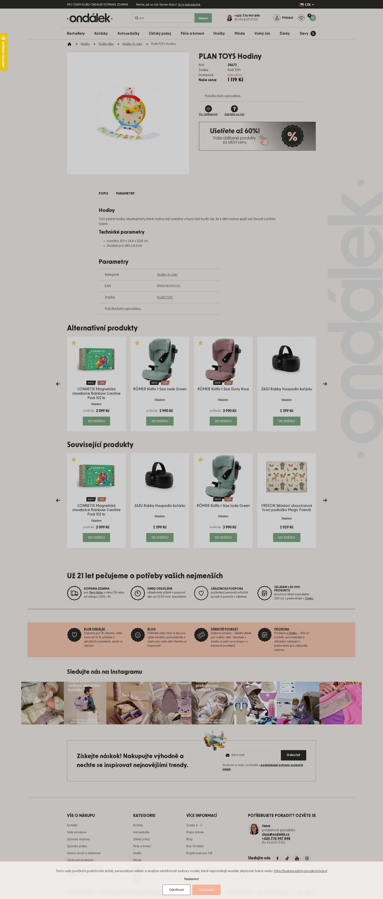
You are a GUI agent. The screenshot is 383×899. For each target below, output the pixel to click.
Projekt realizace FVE (199, 853)
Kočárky (138, 825)
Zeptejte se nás (234, 114)
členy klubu (96, 592)
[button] (96, 417)
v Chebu (292, 633)
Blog (189, 839)
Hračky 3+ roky (167, 274)
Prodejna (281, 629)
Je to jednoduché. (189, 4)
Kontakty (72, 825)
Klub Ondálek (195, 846)
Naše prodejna (76, 832)
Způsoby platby (77, 846)
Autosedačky (141, 832)
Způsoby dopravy (78, 839)
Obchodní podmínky (80, 860)
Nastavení (191, 879)
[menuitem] (78, 33)
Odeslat (293, 755)
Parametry (125, 193)
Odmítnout (176, 889)
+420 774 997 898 (276, 838)
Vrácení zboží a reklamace (84, 853)
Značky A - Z (194, 825)
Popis (103, 193)
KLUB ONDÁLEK (94, 629)
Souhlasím (206, 889)
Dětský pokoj (141, 839)
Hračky (137, 853)
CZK (308, 4)
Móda (137, 860)
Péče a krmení (142, 846)
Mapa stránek (195, 832)
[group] (96, 383)
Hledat (203, 18)
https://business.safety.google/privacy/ (301, 871)
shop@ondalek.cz (275, 834)
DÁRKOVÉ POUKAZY (224, 629)
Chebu (309, 598)
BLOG (151, 629)
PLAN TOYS (165, 297)
